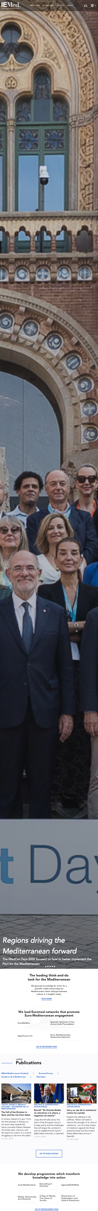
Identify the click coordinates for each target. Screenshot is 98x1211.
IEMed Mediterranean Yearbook (14, 1073)
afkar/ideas (41, 1077)
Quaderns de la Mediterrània (13, 1077)
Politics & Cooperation (46, 1105)
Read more (46, 999)
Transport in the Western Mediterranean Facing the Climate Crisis (47, 964)
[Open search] (85, 5)
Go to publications (49, 1154)
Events (60, 5)
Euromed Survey (46, 1073)
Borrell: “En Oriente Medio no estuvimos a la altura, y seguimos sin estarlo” (47, 1113)
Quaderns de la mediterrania (15, 1108)
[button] (49, 484)
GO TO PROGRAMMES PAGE (46, 1209)
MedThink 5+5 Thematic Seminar (41, 951)
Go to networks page (46, 1047)
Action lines (48, 5)
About (70, 5)
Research (34, 5)
